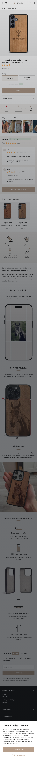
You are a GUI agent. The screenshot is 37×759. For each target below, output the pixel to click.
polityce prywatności (12, 743)
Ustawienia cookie (18, 755)
